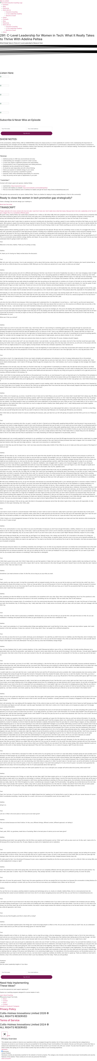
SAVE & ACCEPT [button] (6, 1058)
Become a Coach (11, 15)
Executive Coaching (12, 12)
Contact (5, 1000)
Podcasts (5, 4)
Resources (6, 8)
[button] (48, 212)
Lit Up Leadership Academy (14, 13)
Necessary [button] (5, 1049)
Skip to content (4, 1)
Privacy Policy (8, 1009)
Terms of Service (9, 1020)
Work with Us (7, 10)
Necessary (6, 1051)
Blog (4, 6)
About (5, 17)
